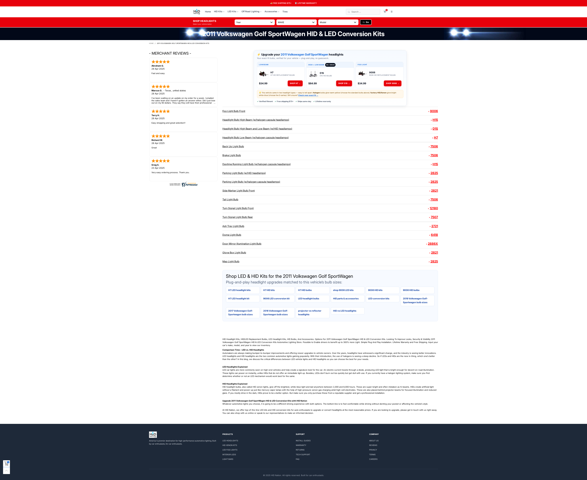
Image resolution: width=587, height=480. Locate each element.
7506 (434, 146)
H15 (435, 120)
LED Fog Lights (229, 450)
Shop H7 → (295, 83)
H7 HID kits (269, 290)
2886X (433, 244)
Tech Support (303, 454)
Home (208, 11)
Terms (372, 454)
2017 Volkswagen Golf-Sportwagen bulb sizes (240, 312)
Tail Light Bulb (230, 199)
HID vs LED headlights (344, 310)
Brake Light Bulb (231, 155)
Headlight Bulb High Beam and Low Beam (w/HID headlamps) (257, 128)
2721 (434, 226)
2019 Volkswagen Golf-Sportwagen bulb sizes (415, 300)
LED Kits (232, 11)
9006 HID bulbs (411, 290)
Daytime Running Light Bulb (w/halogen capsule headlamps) (256, 164)
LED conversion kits (378, 298)
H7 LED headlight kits (239, 290)
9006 (434, 111)
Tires (285, 11)
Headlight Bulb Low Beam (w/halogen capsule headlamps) (255, 137)
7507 (434, 217)
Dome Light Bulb (231, 234)
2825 (434, 173)
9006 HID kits (375, 290)
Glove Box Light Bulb (234, 252)
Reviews (373, 445)
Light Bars (227, 459)
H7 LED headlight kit (238, 298)
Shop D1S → (344, 83)
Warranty (301, 445)
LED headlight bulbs (308, 298)
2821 (434, 190)
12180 (434, 208)
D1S (435, 128)
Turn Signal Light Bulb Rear (237, 217)
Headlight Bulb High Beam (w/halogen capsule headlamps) (255, 119)
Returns (300, 450)
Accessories (271, 11)
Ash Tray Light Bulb (233, 226)
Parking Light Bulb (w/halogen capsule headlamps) (251, 181)
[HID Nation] (197, 12)
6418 (434, 235)
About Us (374, 440)
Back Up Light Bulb (233, 146)
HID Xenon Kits (229, 445)
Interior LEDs (229, 454)
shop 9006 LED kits (343, 290)
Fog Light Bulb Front (233, 111)
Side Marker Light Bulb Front (238, 190)
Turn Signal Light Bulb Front (238, 208)
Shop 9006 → (392, 83)
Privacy (373, 450)
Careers (373, 459)
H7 (436, 137)
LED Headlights (230, 440)
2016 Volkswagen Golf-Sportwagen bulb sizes (275, 312)
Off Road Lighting (250, 11)
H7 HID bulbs (305, 290)
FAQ (297, 459)
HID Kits (218, 11)
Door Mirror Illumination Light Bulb (241, 243)
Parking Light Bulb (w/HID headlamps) (244, 173)
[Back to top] (6, 470)
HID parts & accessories (346, 298)
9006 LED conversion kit (276, 298)
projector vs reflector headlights (309, 312)
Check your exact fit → (308, 95)
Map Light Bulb (230, 261)
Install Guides (303, 440)
